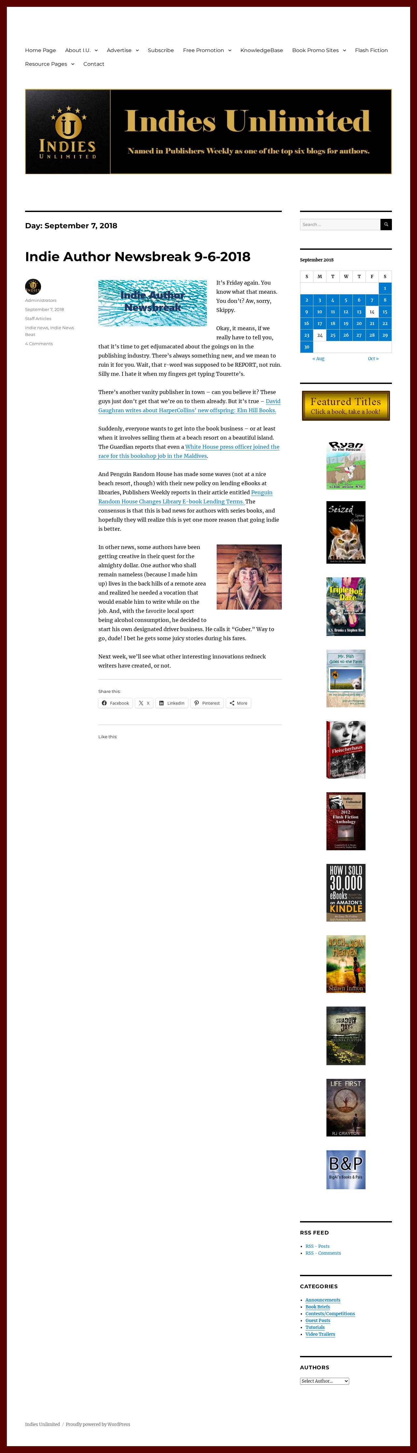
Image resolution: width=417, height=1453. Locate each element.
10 (319, 312)
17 (320, 323)
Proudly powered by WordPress (98, 1424)
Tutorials (315, 1327)
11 (333, 312)
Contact (94, 64)
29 (385, 335)
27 (359, 335)
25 (333, 335)
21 (372, 323)
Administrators (40, 300)
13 (359, 312)
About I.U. (78, 50)
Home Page (40, 50)
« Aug (318, 358)
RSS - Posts (318, 1246)
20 (359, 323)
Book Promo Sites (315, 50)
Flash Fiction (371, 50)
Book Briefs (318, 1307)
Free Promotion (203, 50)
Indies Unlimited (42, 1424)
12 (346, 312)
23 (306, 335)
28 (372, 335)
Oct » (373, 358)
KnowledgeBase (261, 50)
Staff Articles (38, 318)
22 (385, 323)
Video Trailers (320, 1334)
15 (385, 312)
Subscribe (161, 50)
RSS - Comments (323, 1253)
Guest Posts (318, 1320)
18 (333, 323)
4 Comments (39, 343)
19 (346, 323)
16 (306, 323)
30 (306, 347)
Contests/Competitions (330, 1314)
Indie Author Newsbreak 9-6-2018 (138, 256)
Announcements (323, 1300)
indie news (36, 327)
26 (346, 335)
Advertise (119, 50)
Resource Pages (46, 64)
